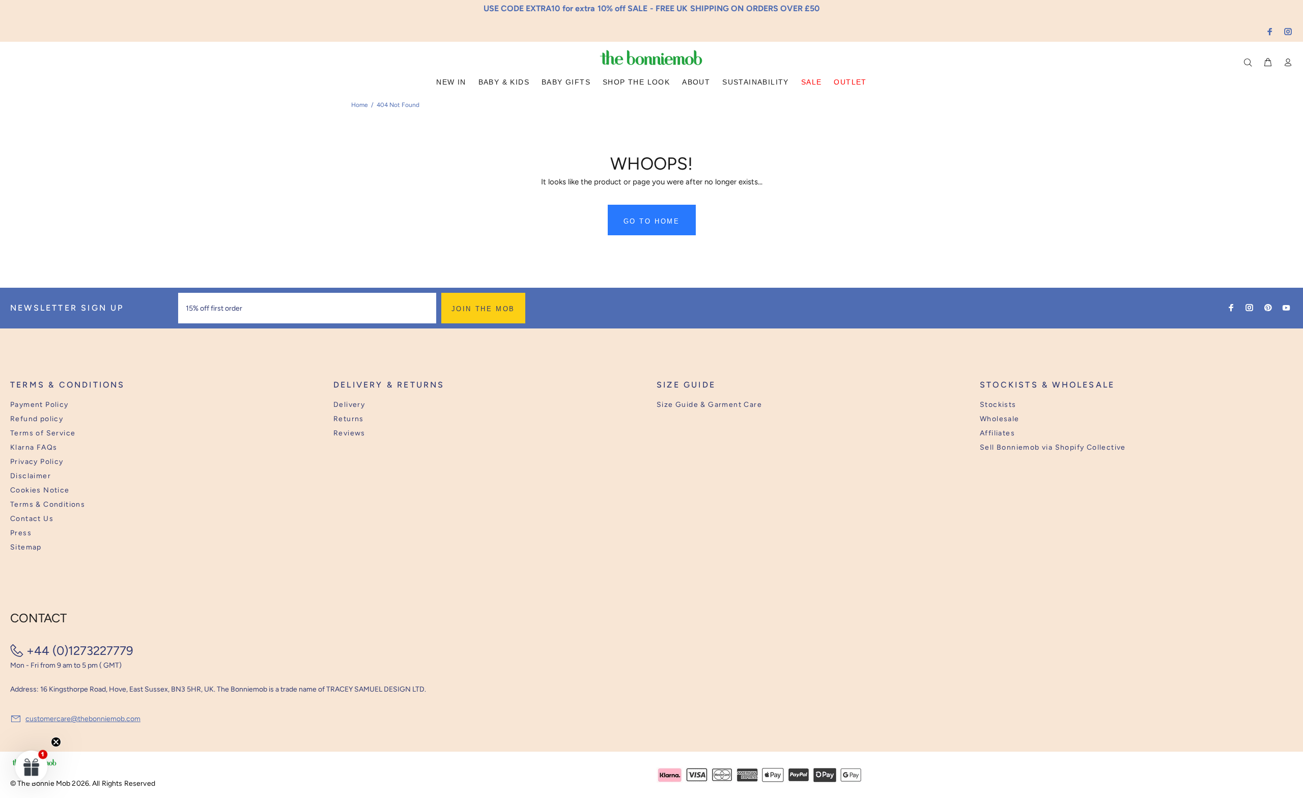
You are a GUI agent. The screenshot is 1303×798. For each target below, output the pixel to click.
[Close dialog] (840, 320)
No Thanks (717, 431)
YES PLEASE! (718, 406)
